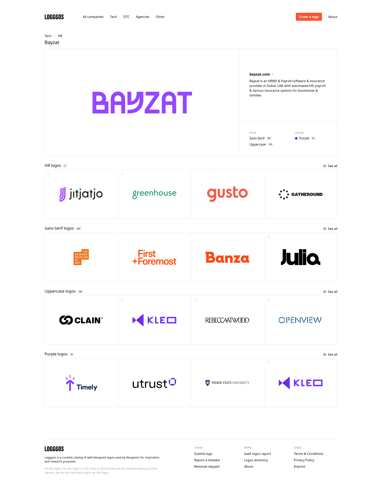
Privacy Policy (304, 460)
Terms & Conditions (309, 453)
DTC (126, 17)
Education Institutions (221, 403)
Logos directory (256, 460)
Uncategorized (70, 277)
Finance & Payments (291, 340)
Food (207, 277)
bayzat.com (259, 74)
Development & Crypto (74, 340)
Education (138, 340)
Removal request (207, 466)
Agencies (142, 17)
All (93, 17)
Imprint (299, 466)
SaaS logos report (257, 453)
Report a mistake (207, 460)
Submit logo (203, 453)
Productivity (67, 403)
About (332, 17)
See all (332, 166)
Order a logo (309, 17)
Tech (113, 17)
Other (160, 17)
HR (60, 36)
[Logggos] (54, 16)
